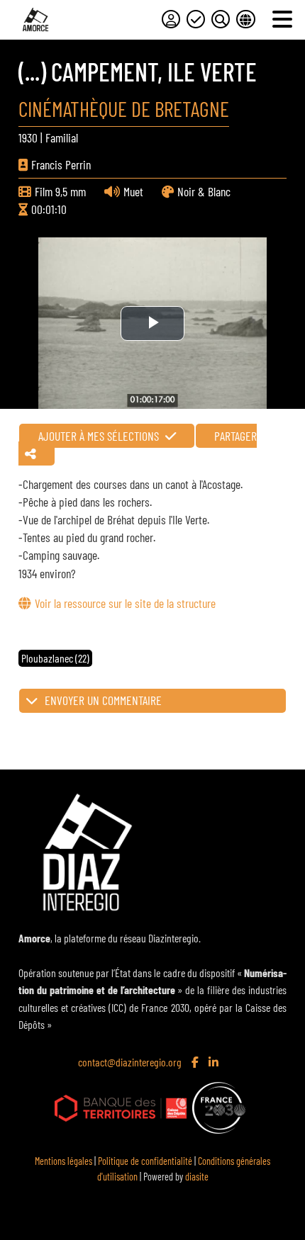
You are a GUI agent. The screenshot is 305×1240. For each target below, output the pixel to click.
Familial (61, 137)
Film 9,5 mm (60, 191)
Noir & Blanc (204, 191)
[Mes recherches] (220, 19)
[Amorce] (35, 19)
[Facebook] (196, 1063)
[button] (152, 701)
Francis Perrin (61, 164)
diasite (197, 1177)
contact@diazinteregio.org (130, 1062)
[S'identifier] (171, 19)
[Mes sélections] (196, 19)
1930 (28, 137)
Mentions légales (63, 1161)
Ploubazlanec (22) (55, 658)
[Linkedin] (215, 1063)
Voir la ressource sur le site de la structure (125, 603)
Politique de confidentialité (145, 1161)
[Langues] (245, 19)
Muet (133, 191)
